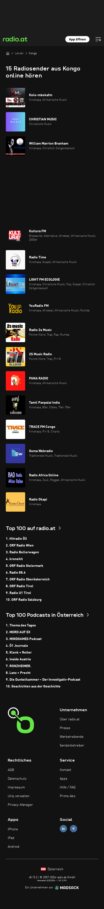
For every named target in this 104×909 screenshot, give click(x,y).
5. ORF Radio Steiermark (24, 566)
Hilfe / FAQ (67, 787)
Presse (65, 728)
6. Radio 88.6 (16, 572)
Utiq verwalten (19, 796)
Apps (63, 778)
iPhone (13, 829)
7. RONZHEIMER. (18, 666)
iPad (11, 838)
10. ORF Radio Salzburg (24, 599)
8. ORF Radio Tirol (19, 586)
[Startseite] (8, 53)
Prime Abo (67, 796)
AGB (11, 770)
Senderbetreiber (72, 745)
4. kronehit (14, 559)
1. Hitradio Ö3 (16, 538)
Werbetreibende (71, 737)
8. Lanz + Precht (18, 673)
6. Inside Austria (18, 659)
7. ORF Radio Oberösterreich (28, 579)
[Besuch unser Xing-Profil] (73, 828)
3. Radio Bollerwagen (22, 552)
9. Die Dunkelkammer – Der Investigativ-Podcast (43, 679)
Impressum (16, 787)
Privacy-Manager (20, 805)
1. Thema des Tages (21, 625)
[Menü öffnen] (98, 39)
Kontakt (65, 770)
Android (13, 846)
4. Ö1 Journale (17, 645)
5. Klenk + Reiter (19, 652)
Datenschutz (17, 778)
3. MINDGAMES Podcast (24, 639)
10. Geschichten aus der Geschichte (33, 686)
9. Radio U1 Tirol (18, 593)
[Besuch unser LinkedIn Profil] (63, 828)
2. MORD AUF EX (18, 632)
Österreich (55, 869)
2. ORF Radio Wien (20, 545)
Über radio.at (70, 719)
